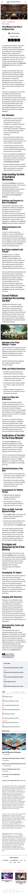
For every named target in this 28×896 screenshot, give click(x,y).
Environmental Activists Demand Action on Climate (13, 672)
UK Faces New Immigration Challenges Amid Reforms (11, 709)
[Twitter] (12, 40)
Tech (3, 712)
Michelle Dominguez (16, 33)
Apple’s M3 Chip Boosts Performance (8, 713)
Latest (5, 670)
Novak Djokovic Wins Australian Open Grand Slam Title (11, 726)
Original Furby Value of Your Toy (10, 681)
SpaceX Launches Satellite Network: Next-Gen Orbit (14, 763)
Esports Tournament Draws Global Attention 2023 (13, 677)
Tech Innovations (11, 22)
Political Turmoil (10, 654)
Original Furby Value (6, 822)
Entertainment (4, 720)
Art (4, 665)
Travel (5, 684)
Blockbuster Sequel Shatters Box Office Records (10, 722)
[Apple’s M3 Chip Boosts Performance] (14, 741)
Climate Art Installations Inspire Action (11, 769)
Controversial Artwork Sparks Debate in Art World (13, 667)
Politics (4, 22)
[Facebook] (9, 40)
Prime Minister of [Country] (8, 655)
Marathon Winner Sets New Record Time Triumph (13, 686)
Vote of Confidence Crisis (8, 657)
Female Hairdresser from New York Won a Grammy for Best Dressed (21, 882)
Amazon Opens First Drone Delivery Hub (11, 774)
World (3, 707)
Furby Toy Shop (14, 835)
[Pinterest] (15, 40)
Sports (5, 675)
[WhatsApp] (18, 40)
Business (17, 692)
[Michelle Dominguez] (9, 33)
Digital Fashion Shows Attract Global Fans (7, 881)
